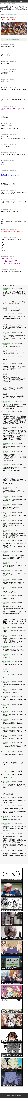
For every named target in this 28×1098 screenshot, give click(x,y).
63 (15, 14)
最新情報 (11, 14)
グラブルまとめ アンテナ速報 (14, 1)
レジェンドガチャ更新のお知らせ (11, 39)
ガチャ (8, 14)
